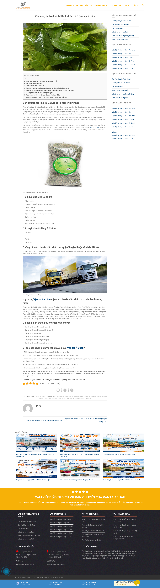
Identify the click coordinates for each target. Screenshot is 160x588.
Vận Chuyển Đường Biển (120, 32)
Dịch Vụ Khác (116, 5)
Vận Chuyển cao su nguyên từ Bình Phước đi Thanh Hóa (122, 480)
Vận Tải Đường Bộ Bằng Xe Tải (122, 68)
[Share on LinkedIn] (71, 390)
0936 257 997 (22, 561)
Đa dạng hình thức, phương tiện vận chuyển (39, 93)
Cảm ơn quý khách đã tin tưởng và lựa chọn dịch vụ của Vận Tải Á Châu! (47, 97)
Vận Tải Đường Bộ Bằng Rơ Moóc (123, 57)
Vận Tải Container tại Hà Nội (91, 540)
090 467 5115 (52, 561)
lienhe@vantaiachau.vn (26, 564)
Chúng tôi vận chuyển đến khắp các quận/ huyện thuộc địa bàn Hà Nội (47, 88)
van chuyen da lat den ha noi (62, 396)
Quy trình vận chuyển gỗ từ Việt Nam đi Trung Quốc (33, 480)
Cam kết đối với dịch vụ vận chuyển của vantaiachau (80, 497)
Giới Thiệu (79, 5)
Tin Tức (128, 5)
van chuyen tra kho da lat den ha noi (80, 398)
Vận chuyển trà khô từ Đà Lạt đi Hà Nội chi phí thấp (41, 81)
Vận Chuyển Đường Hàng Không (123, 36)
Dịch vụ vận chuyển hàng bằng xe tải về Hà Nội (125, 526)
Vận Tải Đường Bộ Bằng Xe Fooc (123, 61)
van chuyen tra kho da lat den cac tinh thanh (57, 398)
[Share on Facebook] (58, 390)
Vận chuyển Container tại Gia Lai (93, 531)
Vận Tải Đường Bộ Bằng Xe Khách (123, 65)
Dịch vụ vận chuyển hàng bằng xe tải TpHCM (125, 520)
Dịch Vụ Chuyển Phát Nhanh (121, 21)
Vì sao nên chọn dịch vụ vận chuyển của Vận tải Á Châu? (43, 95)
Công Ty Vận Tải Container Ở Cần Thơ (93, 520)
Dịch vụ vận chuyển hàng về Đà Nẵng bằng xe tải (124, 538)
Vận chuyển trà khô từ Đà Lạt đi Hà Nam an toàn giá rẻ (44, 420)
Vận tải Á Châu (94, 127)
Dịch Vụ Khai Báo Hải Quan (121, 24)
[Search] (143, 5)
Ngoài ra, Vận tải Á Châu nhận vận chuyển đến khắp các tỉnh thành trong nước (50, 90)
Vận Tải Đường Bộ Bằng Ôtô (121, 54)
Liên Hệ (136, 5)
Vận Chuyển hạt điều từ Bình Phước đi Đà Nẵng (119, 454)
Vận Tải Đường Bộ (101, 5)
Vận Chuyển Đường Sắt (120, 39)
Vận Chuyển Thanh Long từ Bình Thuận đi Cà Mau (77, 480)
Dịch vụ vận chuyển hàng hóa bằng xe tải (125, 532)
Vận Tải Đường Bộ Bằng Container (124, 50)
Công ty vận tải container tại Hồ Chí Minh (92, 526)
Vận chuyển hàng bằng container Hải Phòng (93, 535)
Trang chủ (69, 5)
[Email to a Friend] (65, 390)
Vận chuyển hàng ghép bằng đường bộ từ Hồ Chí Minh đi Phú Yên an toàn (106, 553)
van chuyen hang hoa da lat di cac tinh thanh (84, 396)
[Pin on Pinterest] (68, 390)
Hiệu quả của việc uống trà (34, 83)
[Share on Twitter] (61, 390)
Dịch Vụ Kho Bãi (117, 28)
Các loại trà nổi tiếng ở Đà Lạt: (35, 86)
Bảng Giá (88, 5)
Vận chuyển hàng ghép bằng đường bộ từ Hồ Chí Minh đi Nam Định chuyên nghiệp (109, 551)
